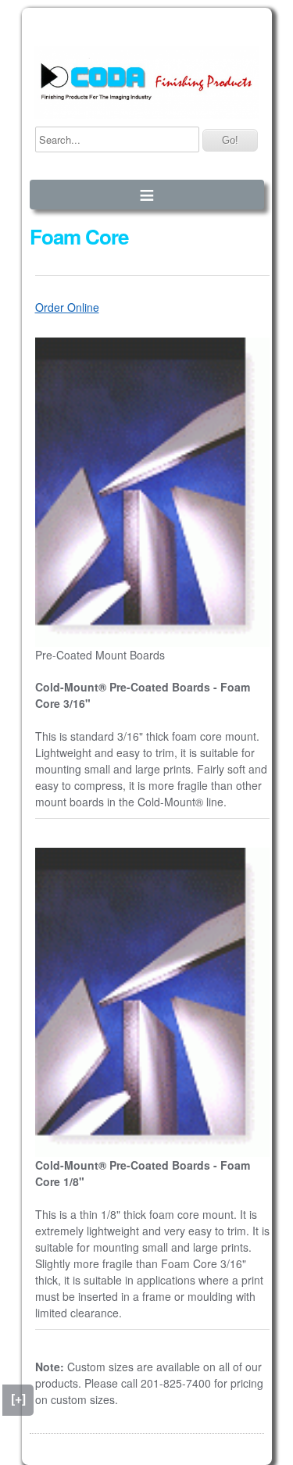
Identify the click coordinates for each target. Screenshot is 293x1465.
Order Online (67, 307)
